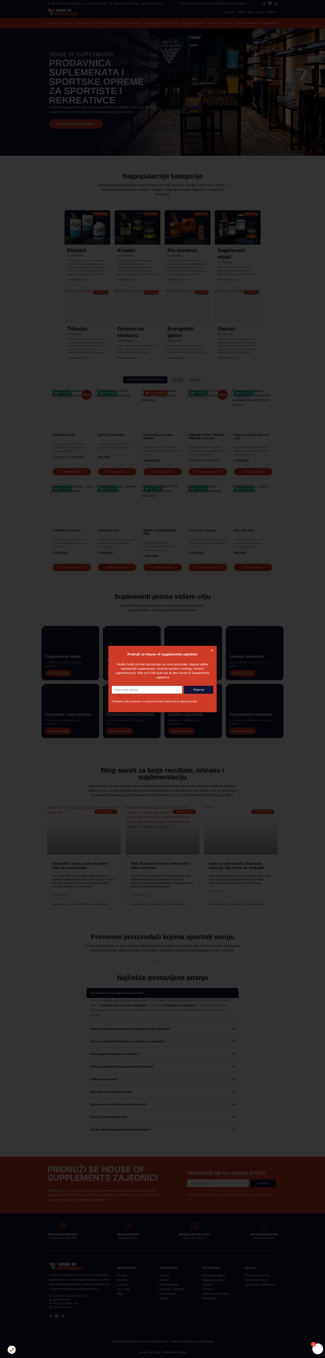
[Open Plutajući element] (12, 1350)
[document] (162, 679)
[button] (212, 650)
